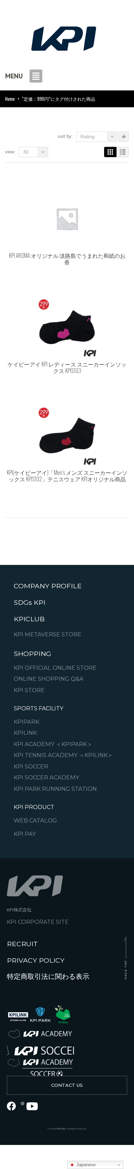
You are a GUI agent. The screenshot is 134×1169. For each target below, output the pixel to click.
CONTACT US (67, 1085)
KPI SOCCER (31, 766)
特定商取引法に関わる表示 (48, 977)
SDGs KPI (29, 602)
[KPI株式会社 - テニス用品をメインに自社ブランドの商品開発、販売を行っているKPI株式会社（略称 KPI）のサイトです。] (63, 37)
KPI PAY (25, 834)
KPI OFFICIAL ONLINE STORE (55, 667)
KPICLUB (29, 619)
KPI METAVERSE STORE (47, 634)
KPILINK (25, 733)
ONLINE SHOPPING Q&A (48, 679)
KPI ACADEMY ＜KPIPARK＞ (53, 744)
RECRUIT (22, 944)
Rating (87, 136)
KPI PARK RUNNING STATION (55, 789)
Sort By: (65, 136)
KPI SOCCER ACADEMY (46, 777)
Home (10, 98)
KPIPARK (26, 722)
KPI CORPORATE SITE (38, 922)
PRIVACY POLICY (36, 960)
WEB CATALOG (35, 820)
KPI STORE (29, 690)
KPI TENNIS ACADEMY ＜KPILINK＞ (63, 755)
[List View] (122, 152)
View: (10, 151)
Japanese (85, 1164)
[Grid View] (110, 152)
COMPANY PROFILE (48, 586)
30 (26, 152)
